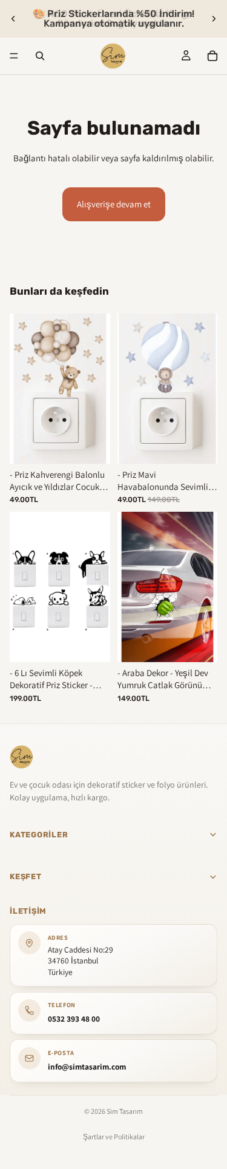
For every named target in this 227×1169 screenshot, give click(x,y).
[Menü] (14, 56)
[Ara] (40, 55)
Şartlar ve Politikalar (114, 1136)
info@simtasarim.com (87, 1065)
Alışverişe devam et (114, 204)
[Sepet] (212, 55)
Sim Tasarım (125, 1111)
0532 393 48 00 (74, 1018)
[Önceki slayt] (13, 18)
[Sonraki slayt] (213, 18)
